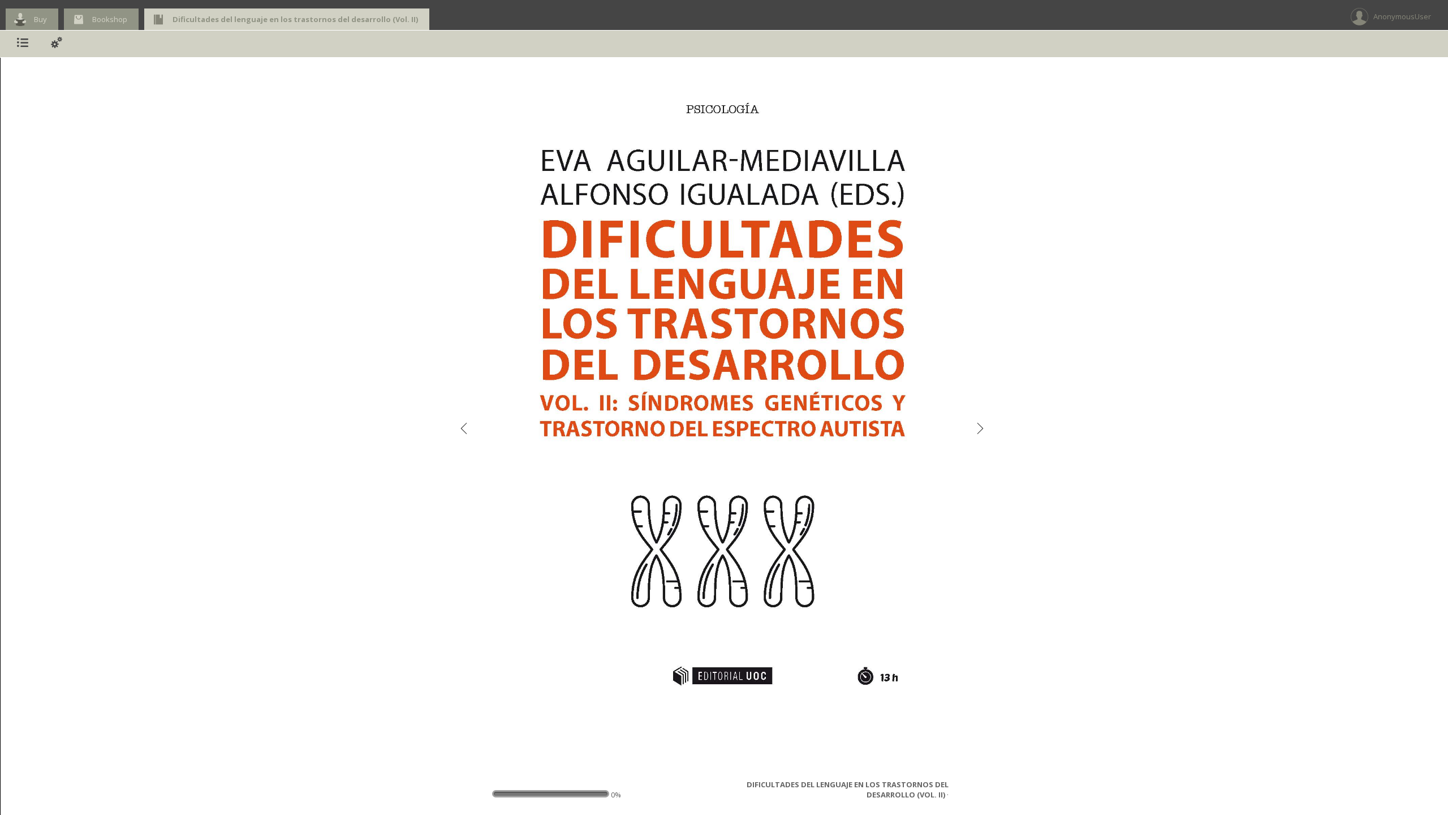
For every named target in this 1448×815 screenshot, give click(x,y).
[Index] (23, 44)
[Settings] (57, 44)
